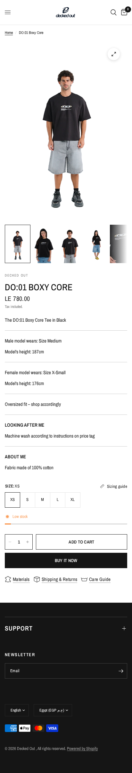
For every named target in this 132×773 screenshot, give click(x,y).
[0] (123, 12)
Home (9, 32)
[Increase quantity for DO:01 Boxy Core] (27, 542)
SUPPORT (19, 628)
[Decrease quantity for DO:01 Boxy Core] (10, 542)
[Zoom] (114, 54)
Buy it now (66, 560)
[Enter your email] (120, 671)
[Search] (113, 12)
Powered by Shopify (82, 748)
